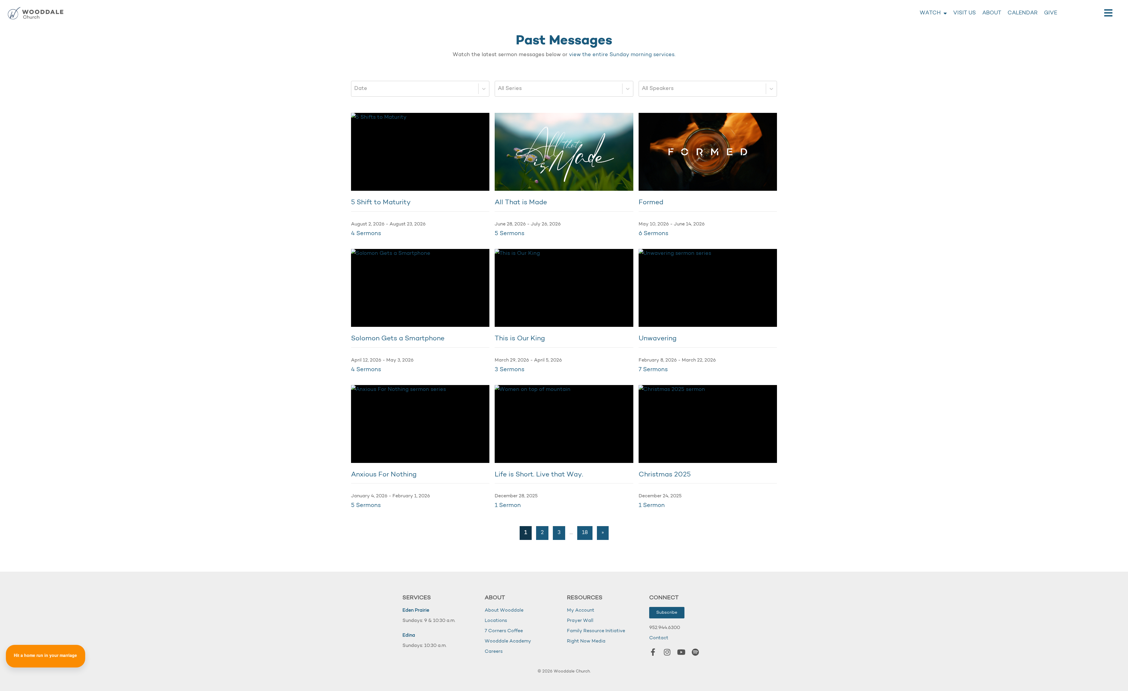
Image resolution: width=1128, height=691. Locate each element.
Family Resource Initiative (596, 631)
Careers (494, 651)
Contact (658, 638)
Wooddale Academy (508, 641)
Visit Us (964, 13)
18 (585, 533)
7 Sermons (653, 370)
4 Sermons (366, 234)
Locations (496, 620)
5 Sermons (510, 234)
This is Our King (520, 338)
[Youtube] (681, 652)
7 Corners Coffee (504, 631)
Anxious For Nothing (384, 474)
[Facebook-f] (653, 652)
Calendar (1023, 13)
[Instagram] (667, 652)
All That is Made (521, 202)
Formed (651, 202)
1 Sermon (508, 505)
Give (1050, 13)
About (991, 13)
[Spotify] (695, 652)
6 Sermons (654, 234)
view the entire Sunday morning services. (622, 55)
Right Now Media (586, 641)
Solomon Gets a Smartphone (397, 338)
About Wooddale (504, 610)
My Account (580, 610)
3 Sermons (510, 370)
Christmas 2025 (665, 474)
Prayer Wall (580, 620)
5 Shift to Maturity (381, 202)
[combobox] (355, 89)
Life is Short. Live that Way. (539, 474)
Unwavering (658, 338)
